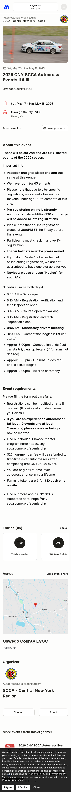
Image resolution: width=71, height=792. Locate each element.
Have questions (56, 128)
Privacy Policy (57, 773)
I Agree (8, 787)
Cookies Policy (37, 773)
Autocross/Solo (12, 17)
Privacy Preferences (13, 779)
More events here (57, 573)
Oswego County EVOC (17, 89)
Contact (19, 712)
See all (64, 527)
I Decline (23, 787)
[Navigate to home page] (7, 6)
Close (36, 787)
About (53, 712)
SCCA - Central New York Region (24, 21)
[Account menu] (64, 7)
